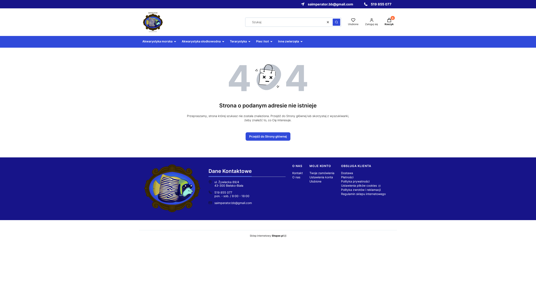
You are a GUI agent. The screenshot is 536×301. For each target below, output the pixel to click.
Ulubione (315, 181)
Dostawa (347, 173)
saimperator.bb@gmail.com (233, 203)
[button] (336, 22)
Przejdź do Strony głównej (268, 136)
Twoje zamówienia (321, 173)
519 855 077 (223, 192)
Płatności (347, 177)
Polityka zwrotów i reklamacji (361, 189)
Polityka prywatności (355, 181)
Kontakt (297, 173)
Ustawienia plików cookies (359, 185)
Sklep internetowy (266, 235)
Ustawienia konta (321, 177)
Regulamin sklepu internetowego (363, 194)
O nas (296, 177)
